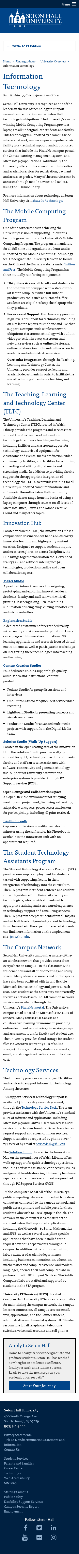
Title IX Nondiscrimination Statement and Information (34, 1442)
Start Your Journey (39, 1385)
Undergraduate (25, 61)
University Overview (53, 61)
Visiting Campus (16, 1491)
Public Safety (13, 1496)
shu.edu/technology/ (47, 200)
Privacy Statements (18, 1434)
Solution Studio (20, 1152)
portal (39, 1007)
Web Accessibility (17, 1477)
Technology (12, 1472)
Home (7, 61)
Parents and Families (19, 1463)
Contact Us (12, 1449)
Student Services (16, 1458)
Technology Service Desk (39, 1107)
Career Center (14, 1468)
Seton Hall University (21, 1410)
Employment (13, 1511)
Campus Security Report (21, 1506)
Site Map (10, 1482)
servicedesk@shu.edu (50, 1143)
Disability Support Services (23, 1501)
